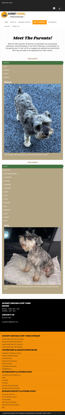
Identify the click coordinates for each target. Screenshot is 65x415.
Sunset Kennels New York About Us (12, 341)
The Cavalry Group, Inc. (8, 394)
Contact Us (15, 26)
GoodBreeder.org (7, 369)
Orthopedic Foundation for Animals (11, 353)
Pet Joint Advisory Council (9, 397)
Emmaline (6, 210)
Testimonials (52, 22)
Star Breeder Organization (9, 366)
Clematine (7, 184)
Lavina (5, 192)
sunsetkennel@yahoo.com (10, 322)
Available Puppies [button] (24, 22)
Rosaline (6, 170)
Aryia (5, 221)
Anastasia (7, 188)
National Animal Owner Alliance (10, 405)
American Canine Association (10, 385)
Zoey (5, 206)
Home (6, 22)
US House (5, 383)
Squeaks (6, 203)
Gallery (7, 26)
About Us (13, 22)
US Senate (5, 380)
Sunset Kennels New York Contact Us (12, 344)
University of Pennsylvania (9, 361)
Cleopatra (7, 177)
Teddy (5, 199)
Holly (5, 166)
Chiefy (5, 74)
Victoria (6, 181)
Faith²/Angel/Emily (10, 174)
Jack (5, 66)
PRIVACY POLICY (56, 413)
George (6, 77)
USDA (4, 377)
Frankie (6, 70)
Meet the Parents (39, 22)
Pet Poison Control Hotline (9, 402)
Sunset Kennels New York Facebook (12, 347)
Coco (5, 195)
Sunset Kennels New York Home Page (12, 339)
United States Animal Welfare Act (11, 375)
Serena (6, 217)
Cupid (5, 214)
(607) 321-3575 (7, 3)
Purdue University (7, 363)
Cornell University (7, 358)
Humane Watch (6, 399)
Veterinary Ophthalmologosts (10, 356)
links (3, 407)
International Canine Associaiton (11, 388)
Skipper (6, 63)
